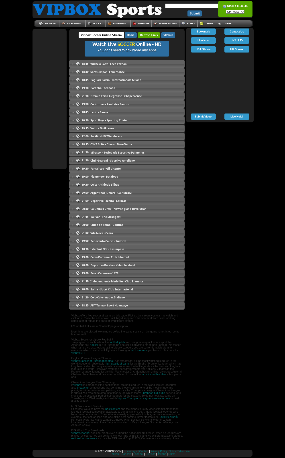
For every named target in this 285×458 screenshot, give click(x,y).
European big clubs (153, 393)
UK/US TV (237, 40)
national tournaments (84, 438)
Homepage (130, 451)
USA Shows (203, 49)
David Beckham (168, 417)
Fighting (143, 23)
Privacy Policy (159, 451)
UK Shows (236, 49)
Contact (144, 451)
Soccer (94, 345)
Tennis (209, 23)
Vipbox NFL (78, 353)
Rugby (190, 23)
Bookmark (203, 31)
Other (227, 23)
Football (50, 23)
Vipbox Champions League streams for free (144, 398)
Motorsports (168, 23)
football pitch (117, 342)
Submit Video (203, 116)
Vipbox (77, 385)
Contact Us (237, 31)
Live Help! (236, 116)
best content (112, 409)
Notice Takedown (179, 451)
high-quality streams (117, 363)
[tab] (127, 64)
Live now (203, 40)
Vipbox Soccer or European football (92, 361)
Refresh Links (149, 35)
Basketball (120, 23)
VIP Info (168, 35)
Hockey (98, 23)
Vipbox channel (80, 433)
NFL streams (139, 350)
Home (130, 35)
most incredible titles (154, 374)
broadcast (83, 387)
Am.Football (74, 23)
